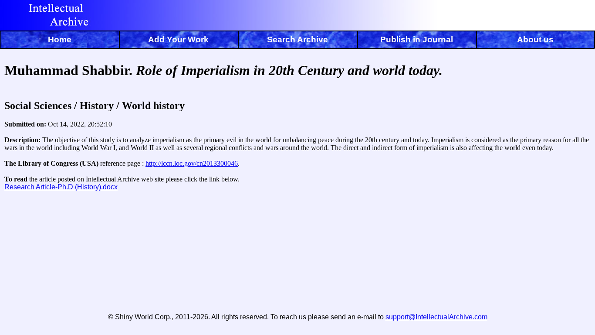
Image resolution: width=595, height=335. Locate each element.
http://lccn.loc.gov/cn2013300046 (191, 163)
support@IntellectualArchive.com (436, 317)
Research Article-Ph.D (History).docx (61, 187)
